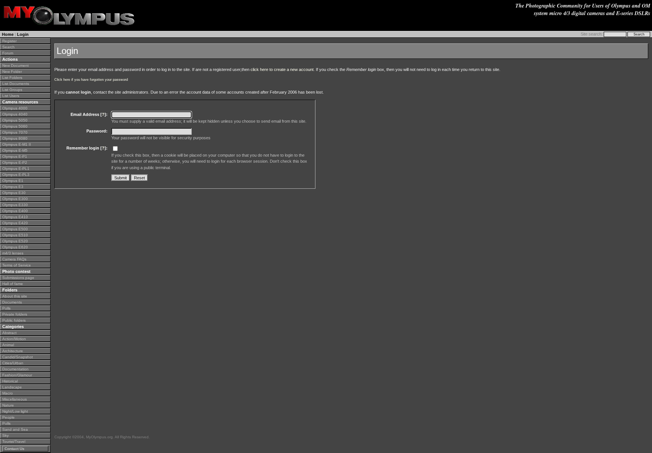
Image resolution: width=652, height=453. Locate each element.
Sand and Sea (15, 429)
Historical (10, 381)
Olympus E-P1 (14, 156)
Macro (7, 393)
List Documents (15, 84)
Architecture (12, 351)
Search (8, 47)
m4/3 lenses (12, 253)
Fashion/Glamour (17, 375)
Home (8, 34)
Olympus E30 (14, 193)
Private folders (14, 314)
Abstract (9, 333)
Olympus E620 (15, 247)
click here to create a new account (282, 69)
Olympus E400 (15, 211)
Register (9, 41)
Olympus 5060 (15, 126)
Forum (7, 53)
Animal (8, 345)
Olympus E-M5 (15, 150)
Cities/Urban (12, 363)
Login (23, 34)
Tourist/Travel (13, 441)
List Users (10, 96)
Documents (12, 302)
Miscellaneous (14, 399)
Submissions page (18, 278)
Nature (8, 405)
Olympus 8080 (15, 138)
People (8, 417)
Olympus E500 (15, 229)
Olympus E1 (12, 181)
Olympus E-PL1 (15, 168)
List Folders (12, 78)
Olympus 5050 (15, 120)
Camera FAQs (14, 259)
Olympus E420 (15, 223)
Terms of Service (16, 265)
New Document (15, 65)
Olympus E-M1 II (16, 144)
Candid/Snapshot (17, 357)
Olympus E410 (15, 217)
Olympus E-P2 (14, 162)
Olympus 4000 (15, 108)
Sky (5, 435)
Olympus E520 (15, 241)
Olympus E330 (15, 205)
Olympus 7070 (15, 132)
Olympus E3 (12, 187)
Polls (6, 308)
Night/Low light (15, 411)
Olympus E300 (15, 199)
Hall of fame (12, 284)
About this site (14, 296)
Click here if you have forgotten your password (91, 80)
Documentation (15, 369)
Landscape (12, 387)
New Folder (12, 71)
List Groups (12, 90)
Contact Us (15, 449)
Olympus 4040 (15, 114)
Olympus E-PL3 (15, 175)
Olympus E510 (15, 235)
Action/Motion (14, 339)
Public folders (14, 320)
